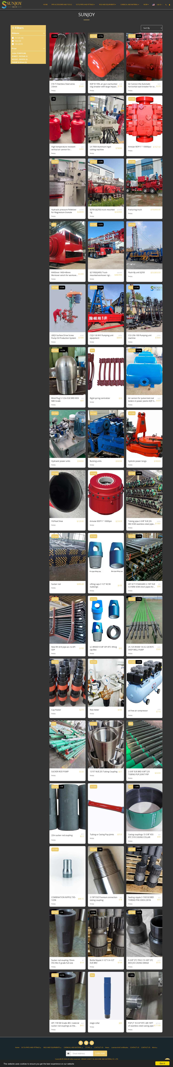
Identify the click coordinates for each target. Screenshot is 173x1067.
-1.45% (131, 975)
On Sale (93, 36)
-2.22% (100, 288)
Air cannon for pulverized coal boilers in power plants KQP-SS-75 (142, 399)
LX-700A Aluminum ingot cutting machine (100, 148)
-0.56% (62, 288)
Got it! (162, 1063)
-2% (53, 99)
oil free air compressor (138, 710)
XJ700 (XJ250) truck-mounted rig (102, 211)
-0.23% (139, 350)
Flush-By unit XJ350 (136, 272)
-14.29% (62, 350)
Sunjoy (53, 90)
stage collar (95, 1023)
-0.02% (100, 225)
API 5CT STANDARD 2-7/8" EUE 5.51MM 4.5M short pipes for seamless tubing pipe (141, 585)
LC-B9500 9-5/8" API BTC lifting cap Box (103, 648)
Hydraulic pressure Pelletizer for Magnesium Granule (63, 211)
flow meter (94, 710)
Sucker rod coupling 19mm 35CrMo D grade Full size (62, 961)
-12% (61, 787)
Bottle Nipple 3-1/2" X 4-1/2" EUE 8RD (102, 961)
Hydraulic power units (60, 461)
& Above (19, 62)
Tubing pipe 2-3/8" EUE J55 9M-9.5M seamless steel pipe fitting (140, 522)
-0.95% (93, 912)
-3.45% (54, 36)
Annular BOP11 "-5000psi (101, 521)
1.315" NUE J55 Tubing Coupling (103, 771)
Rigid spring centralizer (100, 398)
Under (19, 53)
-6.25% (62, 975)
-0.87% (139, 912)
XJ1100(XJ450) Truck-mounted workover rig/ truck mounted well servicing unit (100, 274)
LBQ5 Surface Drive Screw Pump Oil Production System (63, 336)
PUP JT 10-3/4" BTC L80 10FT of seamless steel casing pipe (140, 1024)
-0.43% (139, 36)
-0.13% (136, 288)
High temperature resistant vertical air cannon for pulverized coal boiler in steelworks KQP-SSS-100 (63, 148)
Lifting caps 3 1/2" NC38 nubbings (100, 585)
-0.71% (100, 36)
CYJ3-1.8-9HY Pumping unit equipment (101, 336)
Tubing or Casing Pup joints (102, 834)
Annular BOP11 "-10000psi (139, 146)
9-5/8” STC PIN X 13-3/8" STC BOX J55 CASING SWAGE (140, 961)
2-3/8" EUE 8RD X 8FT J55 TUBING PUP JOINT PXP (139, 773)
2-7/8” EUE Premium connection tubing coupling (103, 898)
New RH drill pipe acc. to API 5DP (63, 648)
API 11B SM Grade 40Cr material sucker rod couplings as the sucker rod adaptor (65, 1024)
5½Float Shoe (57, 521)
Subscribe (100, 1053)
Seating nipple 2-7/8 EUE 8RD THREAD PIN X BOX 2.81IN (141, 898)
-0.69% (139, 662)
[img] (67, 57)
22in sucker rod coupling (62, 835)
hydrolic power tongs (137, 461)
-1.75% (139, 599)
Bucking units (96, 461)
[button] (85, 4)
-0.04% (100, 162)
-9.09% (139, 849)
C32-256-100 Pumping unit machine (139, 336)
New (92, 99)
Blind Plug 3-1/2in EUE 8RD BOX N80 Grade (65, 399)
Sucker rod (56, 584)
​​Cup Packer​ (56, 710)
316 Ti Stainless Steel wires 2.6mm (63, 85)
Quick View (67, 80)
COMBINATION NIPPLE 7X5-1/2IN (63, 898)
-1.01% (139, 536)
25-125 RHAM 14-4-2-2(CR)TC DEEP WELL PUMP (141, 648)
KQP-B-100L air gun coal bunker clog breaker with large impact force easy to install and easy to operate (103, 85)
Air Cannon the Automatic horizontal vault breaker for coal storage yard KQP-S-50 (142, 85)
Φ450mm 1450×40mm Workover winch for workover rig (64, 274)
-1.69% (136, 787)
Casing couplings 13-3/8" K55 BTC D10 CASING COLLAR (140, 836)
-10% (100, 849)
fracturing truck (135, 209)
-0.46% (139, 473)
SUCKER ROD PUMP (60, 771)
